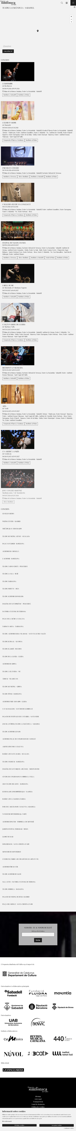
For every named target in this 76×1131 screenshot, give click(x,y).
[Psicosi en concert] (17, 156)
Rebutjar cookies (19, 1125)
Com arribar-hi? (8, 51)
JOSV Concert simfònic (12, 491)
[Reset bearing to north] (71, 22)
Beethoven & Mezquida (12, 368)
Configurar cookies (69, 1128)
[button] (4, 77)
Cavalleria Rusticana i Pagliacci (16, 204)
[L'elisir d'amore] (17, 110)
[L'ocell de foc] (17, 273)
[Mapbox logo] (7, 46)
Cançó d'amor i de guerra (13, 325)
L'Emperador (7, 84)
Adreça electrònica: (38, 931)
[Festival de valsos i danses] (17, 231)
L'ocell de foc (8, 285)
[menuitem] (38, 1096)
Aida (4, 406)
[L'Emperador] (17, 71)
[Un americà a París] (17, 439)
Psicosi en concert (10, 168)
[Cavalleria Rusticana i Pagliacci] (17, 192)
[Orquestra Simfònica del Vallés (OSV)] (8, 3)
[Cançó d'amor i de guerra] (17, 312)
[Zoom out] (71, 19)
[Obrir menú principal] (73, 3)
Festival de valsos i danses (14, 243)
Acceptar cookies (57, 1125)
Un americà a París (10, 452)
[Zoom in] (71, 16)
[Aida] (17, 394)
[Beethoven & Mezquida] (17, 355)
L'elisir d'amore (9, 123)
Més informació (7, 1121)
